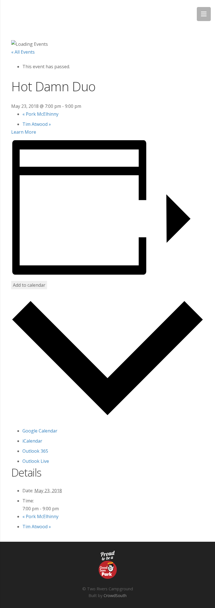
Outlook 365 (35, 451)
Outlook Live (35, 461)
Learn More (23, 132)
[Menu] (204, 14)
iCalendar (32, 441)
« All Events (23, 52)
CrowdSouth (115, 595)
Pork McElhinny (40, 114)
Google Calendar (39, 431)
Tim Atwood (36, 124)
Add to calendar (29, 285)
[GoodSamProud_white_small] (107, 565)
